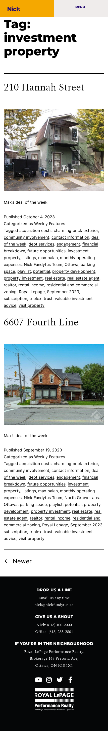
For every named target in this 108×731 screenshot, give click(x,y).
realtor (10, 284)
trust (48, 298)
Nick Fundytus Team (43, 264)
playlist (24, 271)
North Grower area (82, 497)
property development (73, 271)
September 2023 (63, 291)
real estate (55, 278)
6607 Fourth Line (41, 322)
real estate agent (83, 278)
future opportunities (46, 250)
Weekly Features (49, 223)
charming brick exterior (76, 230)
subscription (15, 298)
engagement (68, 244)
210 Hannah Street (44, 87)
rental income (31, 284)
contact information (70, 237)
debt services (41, 244)
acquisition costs (35, 230)
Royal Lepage (32, 291)
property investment (23, 278)
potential (41, 271)
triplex (35, 298)
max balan (48, 257)
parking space (33, 504)
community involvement (26, 237)
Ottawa (71, 264)
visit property (31, 305)
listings (29, 257)
